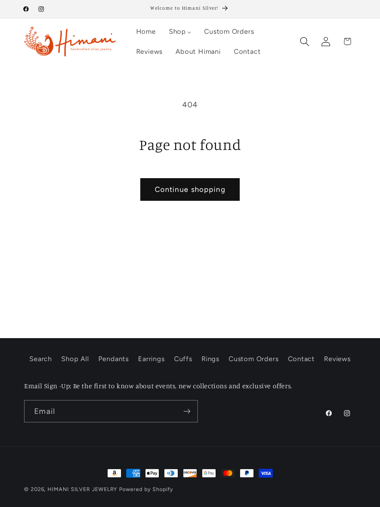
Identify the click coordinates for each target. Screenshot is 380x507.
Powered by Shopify (146, 489)
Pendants (113, 359)
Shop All (75, 359)
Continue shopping (190, 189)
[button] (304, 41)
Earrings (151, 359)
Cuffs (183, 359)
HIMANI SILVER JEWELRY (82, 489)
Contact (301, 359)
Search (40, 359)
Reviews (337, 359)
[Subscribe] (186, 411)
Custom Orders (253, 359)
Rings (210, 359)
